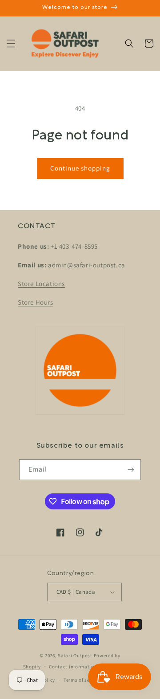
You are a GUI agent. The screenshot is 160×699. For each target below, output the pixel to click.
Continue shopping (80, 168)
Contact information (73, 666)
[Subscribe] (130, 469)
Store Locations (41, 283)
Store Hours (35, 302)
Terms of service (82, 680)
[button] (11, 43)
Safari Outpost (75, 655)
